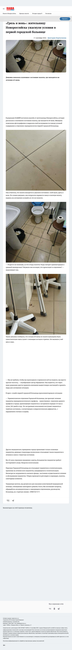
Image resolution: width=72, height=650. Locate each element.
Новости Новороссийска (9, 13)
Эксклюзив (48, 13)
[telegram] (13, 500)
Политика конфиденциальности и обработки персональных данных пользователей (23, 641)
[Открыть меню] (4, 8)
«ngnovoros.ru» (15, 618)
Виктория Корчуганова (57, 38)
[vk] (8, 500)
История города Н (37, 13)
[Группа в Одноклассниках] (54, 609)
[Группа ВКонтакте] (50, 609)
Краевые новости (24, 13)
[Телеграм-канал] (59, 609)
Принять (65, 19)
